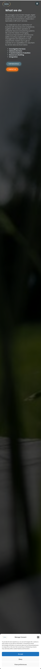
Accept (20, 654)
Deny (20, 659)
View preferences (20, 664)
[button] (38, 637)
